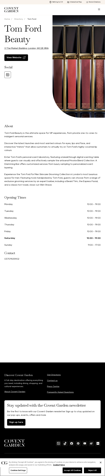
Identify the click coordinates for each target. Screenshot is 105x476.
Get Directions (54, 375)
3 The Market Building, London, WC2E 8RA (26, 48)
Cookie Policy (59, 465)
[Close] (101, 462)
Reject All (92, 470)
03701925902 (11, 259)
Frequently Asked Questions (60, 392)
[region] (52, 467)
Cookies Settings (18, 470)
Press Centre (53, 386)
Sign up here (16, 422)
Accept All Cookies (72, 470)
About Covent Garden (14, 392)
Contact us (52, 381)
